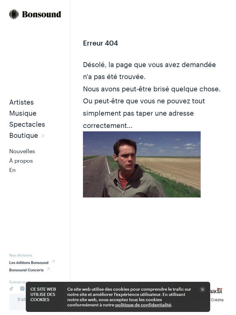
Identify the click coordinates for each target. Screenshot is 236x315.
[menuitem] (35, 15)
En (12, 169)
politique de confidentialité (143, 304)
